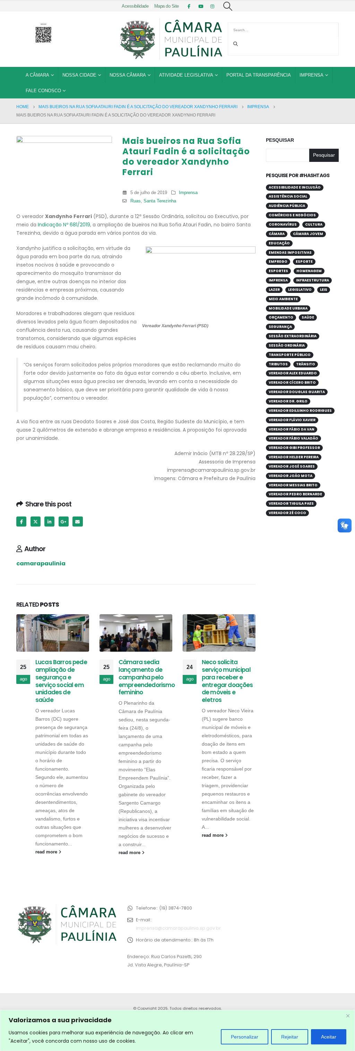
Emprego (278, 261)
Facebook (21, 521)
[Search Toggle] (228, 6)
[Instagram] (212, 6)
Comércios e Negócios (292, 215)
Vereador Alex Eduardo (293, 373)
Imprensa (311, 75)
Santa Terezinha (160, 201)
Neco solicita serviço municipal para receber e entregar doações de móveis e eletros (227, 681)
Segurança (280, 326)
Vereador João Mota (290, 475)
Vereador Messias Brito (293, 485)
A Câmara (37, 75)
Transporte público (290, 354)
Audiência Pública (287, 205)
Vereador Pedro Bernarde (295, 494)
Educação (279, 243)
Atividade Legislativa (186, 75)
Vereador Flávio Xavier (292, 420)
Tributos (278, 364)
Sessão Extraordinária (293, 336)
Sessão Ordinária (287, 345)
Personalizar (244, 1037)
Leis (323, 289)
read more (47, 852)
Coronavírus (283, 224)
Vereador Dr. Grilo (288, 401)
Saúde (308, 317)
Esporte (304, 261)
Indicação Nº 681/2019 (64, 224)
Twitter (36, 521)
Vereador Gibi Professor (294, 447)
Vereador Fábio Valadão (293, 438)
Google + (64, 521)
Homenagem (309, 270)
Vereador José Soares (292, 466)
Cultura (313, 224)
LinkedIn (49, 521)
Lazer (274, 289)
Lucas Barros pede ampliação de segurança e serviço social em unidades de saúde (61, 681)
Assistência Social (288, 196)
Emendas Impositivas (290, 252)
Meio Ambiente (283, 299)
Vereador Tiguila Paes (291, 503)
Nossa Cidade (79, 75)
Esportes (278, 270)
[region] (177, 1030)
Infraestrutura (312, 280)
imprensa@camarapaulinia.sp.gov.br (178, 928)
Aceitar (328, 1037)
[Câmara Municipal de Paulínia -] (171, 39)
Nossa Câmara (128, 75)
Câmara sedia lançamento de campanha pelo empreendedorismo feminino (147, 677)
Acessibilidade (135, 6)
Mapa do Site (166, 6)
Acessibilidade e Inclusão (295, 187)
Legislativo (300, 289)
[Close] (348, 1015)
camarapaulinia (41, 563)
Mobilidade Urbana (288, 308)
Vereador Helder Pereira (294, 457)
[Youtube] (201, 6)
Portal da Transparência (258, 75)
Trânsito (305, 364)
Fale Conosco (43, 90)
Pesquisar (280, 140)
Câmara (277, 233)
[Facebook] (189, 6)
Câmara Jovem (308, 233)
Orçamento (281, 317)
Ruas (135, 201)
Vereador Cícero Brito (292, 382)
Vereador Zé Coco (287, 512)
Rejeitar (289, 1037)
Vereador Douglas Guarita (297, 391)
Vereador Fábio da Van (291, 429)
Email (77, 521)
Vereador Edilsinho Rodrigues (300, 410)
